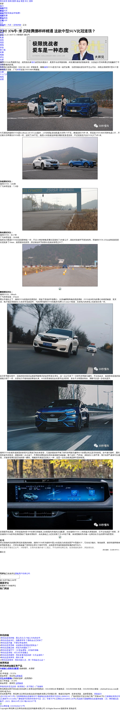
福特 (46, 67)
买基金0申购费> (14, 13)
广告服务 (39, 686)
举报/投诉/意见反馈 (8, 686)
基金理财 (4, 13)
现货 (2, 42)
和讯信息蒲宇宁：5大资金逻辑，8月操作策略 (19, 650)
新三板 (3, 50)
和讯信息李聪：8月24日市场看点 (14, 653)
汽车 (9, 25)
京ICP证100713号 (8, 696)
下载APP (3, 20)
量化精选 (4, 18)
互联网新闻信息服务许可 (26, 696)
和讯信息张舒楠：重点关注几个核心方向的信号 (20, 638)
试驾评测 (17, 25)
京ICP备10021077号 (28, 701)
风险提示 (98, 694)
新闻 (10, 1)
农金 (2, 47)
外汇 (27, 1)
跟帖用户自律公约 (22, 573)
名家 (2, 60)
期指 (2, 45)
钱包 (2, 77)
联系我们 (21, 686)
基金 (18, 1)
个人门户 (4, 74)
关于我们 (30, 686)
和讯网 (3, 25)
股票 (14, 1)
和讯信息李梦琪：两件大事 (12, 657)
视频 (2, 55)
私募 (2, 38)
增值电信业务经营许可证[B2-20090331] (53, 696)
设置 (2, 79)
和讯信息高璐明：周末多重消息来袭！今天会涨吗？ (22, 655)
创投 (2, 40)
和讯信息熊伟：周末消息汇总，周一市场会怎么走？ (23, 660)
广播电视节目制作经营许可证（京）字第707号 (36, 699)
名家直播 (4, 15)
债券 (31, 1)
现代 (33, 62)
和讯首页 (4, 1)
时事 (2, 52)
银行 (2, 6)
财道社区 (4, 11)
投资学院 (4, 8)
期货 (22, 1)
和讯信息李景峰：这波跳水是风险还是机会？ (19, 645)
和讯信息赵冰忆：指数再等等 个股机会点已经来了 (22, 640)
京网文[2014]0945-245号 (66, 699)
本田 (19, 70)
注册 (2, 72)
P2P (1, 23)
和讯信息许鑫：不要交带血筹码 (14, 643)
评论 (2, 57)
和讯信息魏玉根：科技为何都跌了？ (16, 648)
